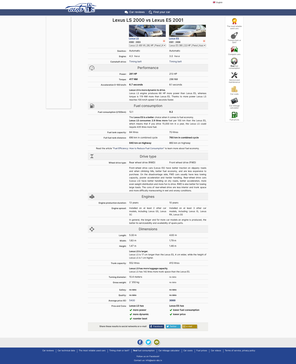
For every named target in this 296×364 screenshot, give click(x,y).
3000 (172, 300)
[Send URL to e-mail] (156, 342)
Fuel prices (234, 120)
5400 (132, 300)
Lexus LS (134, 38)
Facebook (158, 326)
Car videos (216, 351)
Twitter (173, 326)
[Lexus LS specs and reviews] (147, 31)
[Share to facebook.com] (139, 342)
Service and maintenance (234, 81)
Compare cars (234, 54)
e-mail (189, 326)
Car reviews (137, 12)
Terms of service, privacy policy (240, 351)
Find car (161, 12)
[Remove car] (164, 41)
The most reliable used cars (234, 27)
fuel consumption (234, 67)
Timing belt (135, 61)
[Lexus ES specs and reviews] (187, 31)
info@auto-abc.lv (154, 360)
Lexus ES (174, 38)
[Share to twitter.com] (148, 342)
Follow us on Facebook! (148, 356)
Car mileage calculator (234, 107)
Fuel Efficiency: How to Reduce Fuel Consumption (138, 148)
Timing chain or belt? (234, 41)
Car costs (234, 94)
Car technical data (66, 351)
